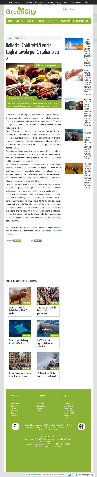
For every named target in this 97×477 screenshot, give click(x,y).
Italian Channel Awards (72, 2)
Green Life (30, 21)
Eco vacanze (68, 410)
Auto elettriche (69, 406)
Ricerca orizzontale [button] (80, 21)
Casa (49, 21)
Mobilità (41, 21)
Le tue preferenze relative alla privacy (54, 474)
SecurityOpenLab (54, 2)
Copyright (14, 406)
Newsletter (65, 21)
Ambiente (19, 21)
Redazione (15, 403)
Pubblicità (14, 410)
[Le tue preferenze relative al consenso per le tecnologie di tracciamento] (84, 474)
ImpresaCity (39, 2)
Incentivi (67, 403)
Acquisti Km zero (70, 408)
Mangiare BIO (69, 413)
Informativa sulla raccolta (33, 474)
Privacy (13, 408)
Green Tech (68, 415)
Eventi (66, 418)
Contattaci (14, 413)
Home (10, 21)
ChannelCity (27, 2)
